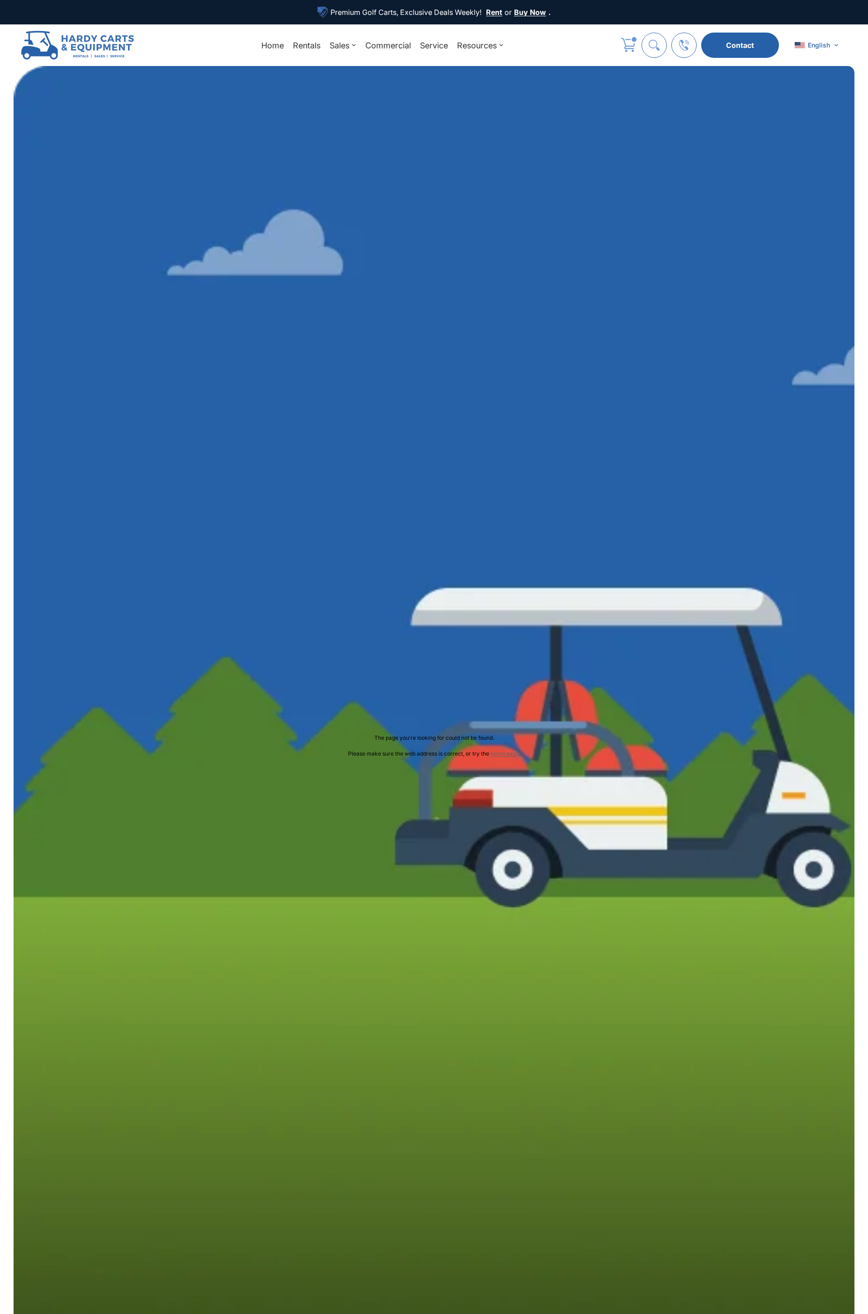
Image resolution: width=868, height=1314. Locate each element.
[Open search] (654, 45)
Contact (740, 45)
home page (505, 753)
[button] (817, 45)
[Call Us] (684, 45)
